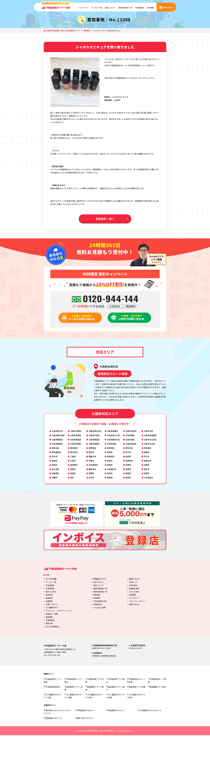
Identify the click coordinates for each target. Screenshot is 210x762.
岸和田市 (110, 456)
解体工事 (49, 623)
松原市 (110, 460)
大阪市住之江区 (113, 435)
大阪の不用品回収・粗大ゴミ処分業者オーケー (102, 731)
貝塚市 (128, 465)
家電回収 (49, 601)
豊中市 (91, 452)
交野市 (146, 465)
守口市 (146, 456)
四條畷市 (55, 473)
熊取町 (91, 473)
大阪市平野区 (75, 431)
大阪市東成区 (57, 443)
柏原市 (73, 469)
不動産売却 (50, 620)
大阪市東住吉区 (58, 435)
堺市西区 (92, 448)
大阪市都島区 (75, 439)
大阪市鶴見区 (57, 439)
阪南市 (73, 473)
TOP (48, 575)
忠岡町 (146, 473)
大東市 (73, 460)
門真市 (91, 460)
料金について (110, 7)
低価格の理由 (134, 588)
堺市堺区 (74, 448)
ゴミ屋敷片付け (52, 607)
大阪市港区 (111, 443)
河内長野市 (93, 465)
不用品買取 (139, 7)
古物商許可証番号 (138, 645)
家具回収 (49, 598)
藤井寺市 (92, 469)
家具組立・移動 (52, 614)
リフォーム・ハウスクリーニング (59, 610)
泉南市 (128, 469)
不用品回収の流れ (100, 601)
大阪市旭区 (130, 439)
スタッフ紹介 (134, 591)
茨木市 (54, 456)
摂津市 (110, 465)
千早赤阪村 (148, 477)
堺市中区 (129, 448)
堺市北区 (55, 448)
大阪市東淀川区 (95, 431)
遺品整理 (49, 617)
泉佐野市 (74, 465)
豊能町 (128, 473)
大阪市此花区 (130, 443)
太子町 (91, 477)
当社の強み (133, 585)
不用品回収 (50, 585)
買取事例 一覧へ (105, 218)
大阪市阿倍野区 (150, 435)
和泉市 (128, 456)
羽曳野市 (129, 460)
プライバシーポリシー (137, 601)
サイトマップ (134, 598)
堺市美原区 (56, 452)
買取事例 (96, 595)
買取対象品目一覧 (100, 591)
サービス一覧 (96, 7)
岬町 (72, 477)
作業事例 (96, 598)
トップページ (83, 7)
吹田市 (110, 452)
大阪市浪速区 (75, 443)
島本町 (110, 473)
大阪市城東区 (112, 431)
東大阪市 (74, 452)
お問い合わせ (134, 604)
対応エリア (133, 582)
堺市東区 (147, 448)
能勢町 (110, 477)
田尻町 (128, 477)
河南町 (54, 477)
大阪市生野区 (75, 435)
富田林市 (147, 460)
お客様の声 (97, 604)
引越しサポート (52, 604)
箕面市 (54, 460)
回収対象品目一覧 (125, 7)
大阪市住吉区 (130, 431)
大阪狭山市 (111, 469)
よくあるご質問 (99, 607)
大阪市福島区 (94, 443)
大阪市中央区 (94, 435)
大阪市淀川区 (57, 431)
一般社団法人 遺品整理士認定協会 (104, 656)
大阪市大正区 (149, 443)
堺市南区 (110, 448)
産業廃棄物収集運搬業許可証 (105, 645)
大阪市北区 (148, 431)
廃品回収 (49, 595)
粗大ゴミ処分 (51, 591)
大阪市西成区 (94, 439)
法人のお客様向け (53, 626)
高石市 (146, 469)
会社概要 (150, 7)
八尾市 (73, 456)
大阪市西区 (130, 435)
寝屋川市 (92, 456)
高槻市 (146, 452)
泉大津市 (55, 469)
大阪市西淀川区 (113, 439)
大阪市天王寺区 (150, 439)
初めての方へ (98, 582)
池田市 (54, 465)
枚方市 (128, 452)
